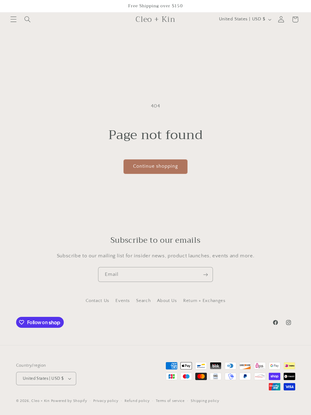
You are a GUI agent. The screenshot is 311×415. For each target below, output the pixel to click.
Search (143, 300)
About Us (167, 300)
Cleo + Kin (40, 401)
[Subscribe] (206, 274)
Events (122, 300)
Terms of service (170, 401)
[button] (13, 19)
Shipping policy (205, 401)
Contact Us (97, 300)
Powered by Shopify (69, 401)
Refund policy (137, 401)
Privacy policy (105, 401)
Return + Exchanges (204, 300)
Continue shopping (155, 166)
